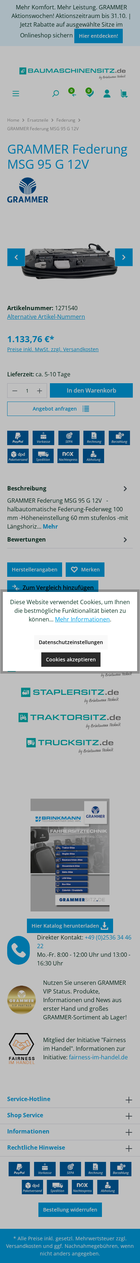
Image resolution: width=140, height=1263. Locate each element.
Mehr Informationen (82, 619)
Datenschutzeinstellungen (71, 642)
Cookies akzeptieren (71, 659)
